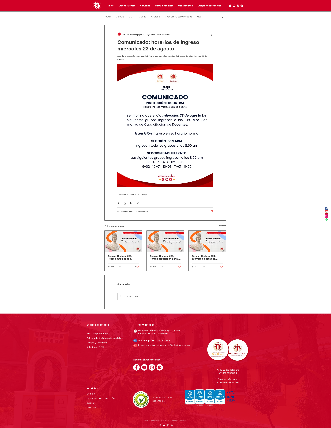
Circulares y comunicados (178, 16)
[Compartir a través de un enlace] (137, 203)
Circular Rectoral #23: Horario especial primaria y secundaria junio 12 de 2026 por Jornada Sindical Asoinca (165, 257)
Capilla (142, 16)
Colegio (120, 16)
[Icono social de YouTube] (326, 212)
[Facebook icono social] (326, 208)
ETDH (131, 16)
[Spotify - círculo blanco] (241, 6)
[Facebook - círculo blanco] (230, 6)
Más (199, 16)
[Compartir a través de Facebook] (118, 203)
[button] (145, 5)
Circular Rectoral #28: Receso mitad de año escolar (120, 257)
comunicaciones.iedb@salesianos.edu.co (168, 345)
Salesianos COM (95, 347)
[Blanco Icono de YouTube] (164, 425)
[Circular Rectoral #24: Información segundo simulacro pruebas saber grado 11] (207, 241)
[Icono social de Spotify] (326, 219)
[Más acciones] (211, 34)
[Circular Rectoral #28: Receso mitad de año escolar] (123, 241)
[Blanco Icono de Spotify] (171, 425)
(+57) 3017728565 (160, 340)
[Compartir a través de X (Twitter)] (125, 203)
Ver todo (222, 226)
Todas (107, 16)
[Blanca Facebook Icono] (160, 425)
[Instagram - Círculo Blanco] (238, 6)
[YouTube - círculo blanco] (234, 6)
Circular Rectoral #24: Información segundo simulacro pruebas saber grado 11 (205, 257)
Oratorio (155, 16)
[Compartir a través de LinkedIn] (131, 203)
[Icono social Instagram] (326, 216)
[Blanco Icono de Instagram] (168, 425)
